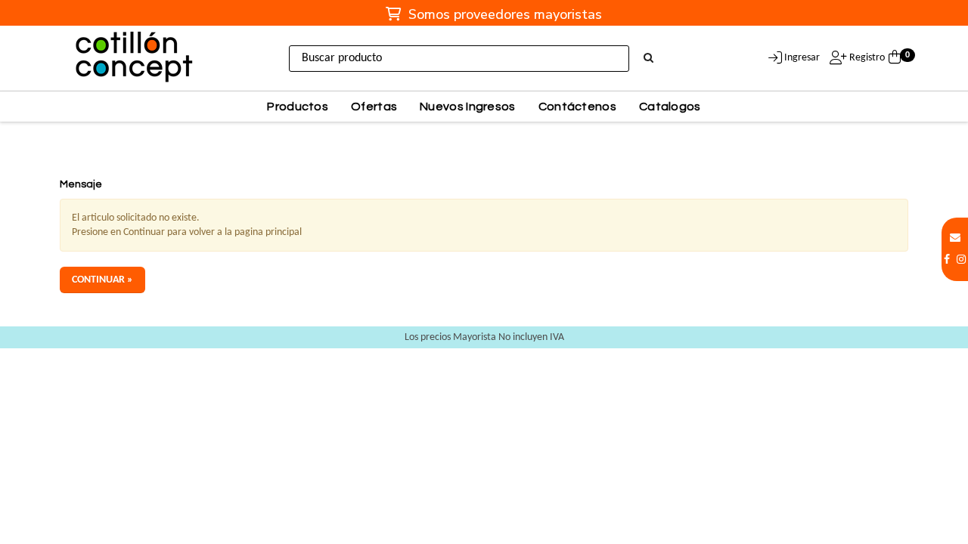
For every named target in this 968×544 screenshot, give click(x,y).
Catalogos (670, 106)
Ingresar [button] (802, 57)
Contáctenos (577, 106)
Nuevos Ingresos (468, 106)
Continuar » (102, 280)
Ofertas (374, 106)
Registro (866, 57)
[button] (955, 238)
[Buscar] (648, 59)
